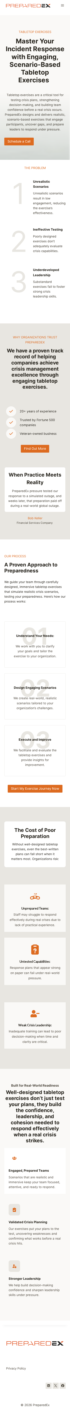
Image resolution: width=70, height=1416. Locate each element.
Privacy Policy (16, 1368)
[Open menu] (62, 5)
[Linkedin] (49, 1386)
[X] (56, 1386)
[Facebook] (63, 1386)
